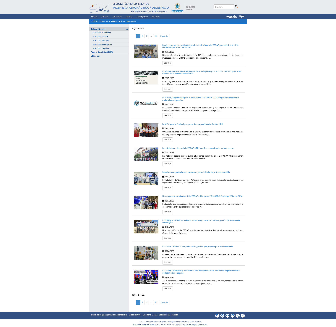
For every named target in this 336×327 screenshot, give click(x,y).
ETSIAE (94, 21)
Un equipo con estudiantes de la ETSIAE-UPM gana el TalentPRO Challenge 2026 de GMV (202, 196)
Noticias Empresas (101, 48)
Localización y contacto (168, 315)
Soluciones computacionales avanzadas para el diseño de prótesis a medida (196, 172)
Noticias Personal (101, 40)
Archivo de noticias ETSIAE (102, 52)
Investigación (142, 17)
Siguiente (164, 36)
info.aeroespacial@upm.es (195, 325)
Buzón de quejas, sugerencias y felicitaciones (109, 315)
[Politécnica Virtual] (241, 16)
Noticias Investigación (127, 21)
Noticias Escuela (101, 36)
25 (156, 36)
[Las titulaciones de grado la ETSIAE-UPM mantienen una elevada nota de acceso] (146, 154)
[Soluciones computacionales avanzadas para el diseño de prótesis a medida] (146, 178)
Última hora (95, 56)
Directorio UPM (135, 315)
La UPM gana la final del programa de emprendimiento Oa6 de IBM (192, 124)
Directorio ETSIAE (150, 315)
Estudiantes (117, 17)
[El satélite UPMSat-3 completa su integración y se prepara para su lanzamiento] (146, 253)
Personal (129, 17)
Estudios (104, 17)
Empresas (156, 17)
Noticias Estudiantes (102, 33)
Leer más (167, 63)
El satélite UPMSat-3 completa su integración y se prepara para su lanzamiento (197, 247)
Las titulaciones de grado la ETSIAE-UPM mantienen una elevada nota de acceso (198, 148)
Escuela (94, 17)
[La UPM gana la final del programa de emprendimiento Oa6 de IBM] (146, 130)
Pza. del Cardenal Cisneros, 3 (146, 325)
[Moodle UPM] (232, 17)
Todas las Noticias (108, 21)
